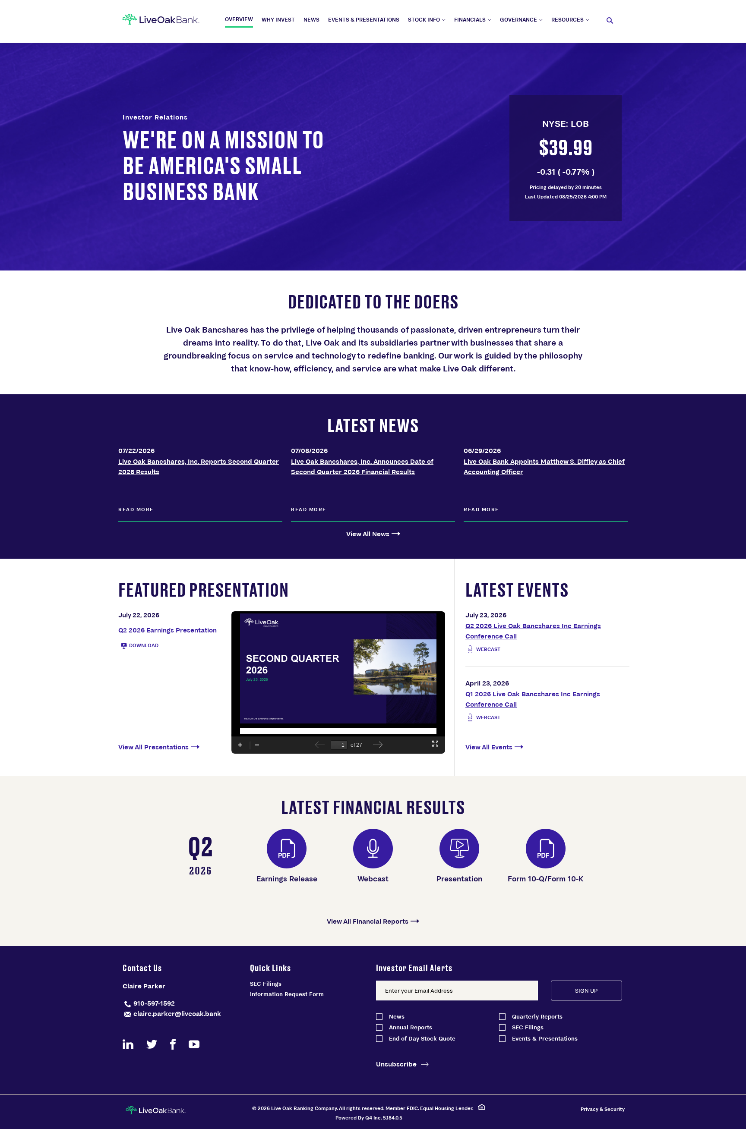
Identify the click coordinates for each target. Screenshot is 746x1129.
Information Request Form (287, 994)
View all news (367, 533)
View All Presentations (153, 746)
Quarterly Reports (537, 1016)
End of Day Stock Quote (422, 1038)
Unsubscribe (396, 1064)
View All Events (488, 746)
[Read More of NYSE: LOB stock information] (565, 158)
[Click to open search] (610, 21)
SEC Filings (265, 983)
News (397, 1016)
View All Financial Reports (367, 921)
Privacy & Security (603, 1109)
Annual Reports (410, 1027)
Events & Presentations (545, 1038)
